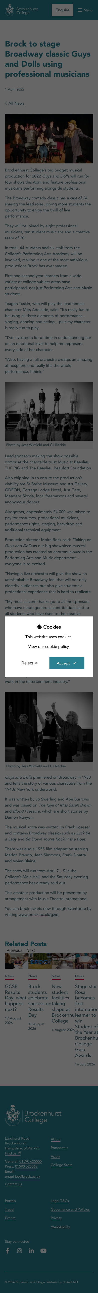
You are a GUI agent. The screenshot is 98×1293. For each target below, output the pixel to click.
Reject (27, 663)
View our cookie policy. (49, 646)
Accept (63, 663)
